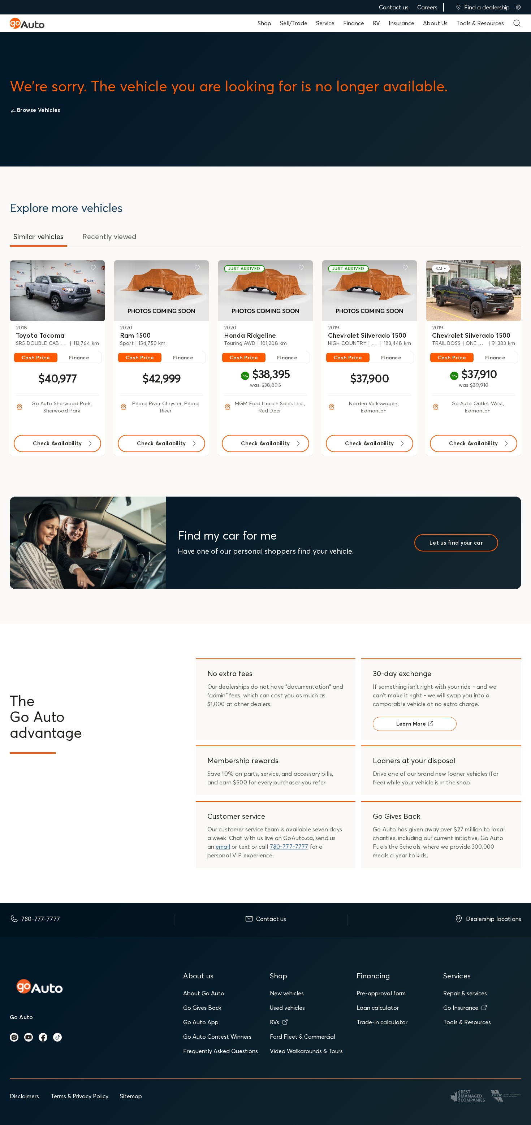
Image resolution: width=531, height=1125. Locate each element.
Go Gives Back (202, 1007)
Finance (353, 23)
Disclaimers (24, 1096)
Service (325, 23)
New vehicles (287, 993)
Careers (427, 7)
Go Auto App (201, 1022)
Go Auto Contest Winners (217, 1036)
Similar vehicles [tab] (38, 236)
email (223, 846)
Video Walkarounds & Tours (306, 1051)
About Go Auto (203, 993)
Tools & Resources (480, 23)
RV (376, 23)
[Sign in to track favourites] (94, 269)
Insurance (401, 23)
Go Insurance (460, 1007)
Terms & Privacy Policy (79, 1096)
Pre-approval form (381, 993)
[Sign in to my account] (518, 7)
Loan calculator (378, 1007)
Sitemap (131, 1096)
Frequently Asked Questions (220, 1051)
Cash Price (36, 357)
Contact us (394, 7)
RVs (274, 1022)
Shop (264, 23)
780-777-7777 (289, 846)
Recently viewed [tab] (109, 236)
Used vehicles (287, 1007)
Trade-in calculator (382, 1022)
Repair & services (465, 993)
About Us (435, 23)
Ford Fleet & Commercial (302, 1036)
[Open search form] (517, 23)
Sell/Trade (293, 23)
